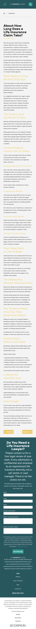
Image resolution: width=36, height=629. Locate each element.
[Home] (17, 4)
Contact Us (18, 589)
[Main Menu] (5, 4)
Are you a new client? (9, 511)
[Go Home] (4, 13)
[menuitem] (18, 614)
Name (5, 492)
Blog (18, 584)
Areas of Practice (18, 580)
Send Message (18, 551)
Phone (5, 504)
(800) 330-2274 (18, 593)
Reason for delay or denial (10, 527)
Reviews (18, 576)
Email (5, 498)
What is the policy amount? (11, 517)
